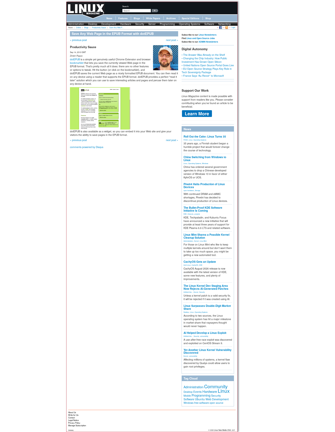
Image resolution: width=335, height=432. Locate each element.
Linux (190, 140)
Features (123, 18)
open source (216, 402)
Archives (171, 18)
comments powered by (86, 147)
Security (139, 24)
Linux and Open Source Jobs (200, 38)
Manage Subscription (77, 425)
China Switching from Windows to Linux (205, 158)
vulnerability (204, 336)
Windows (205, 163)
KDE (185, 214)
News (109, 18)
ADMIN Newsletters (208, 41)
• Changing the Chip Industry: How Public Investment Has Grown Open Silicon (204, 59)
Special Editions (190, 18)
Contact (71, 417)
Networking (224, 24)
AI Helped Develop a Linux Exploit (205, 333)
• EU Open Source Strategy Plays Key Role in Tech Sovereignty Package (207, 70)
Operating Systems (189, 24)
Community (216, 386)
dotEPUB (75, 59)
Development (108, 24)
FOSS (186, 140)
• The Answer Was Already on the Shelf (203, 54)
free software (201, 402)
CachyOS (195, 265)
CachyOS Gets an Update (200, 262)
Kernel (196, 241)
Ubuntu (200, 399)
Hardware (125, 24)
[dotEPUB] (100, 108)
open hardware (189, 190)
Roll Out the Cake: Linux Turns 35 (205, 136)
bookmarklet (77, 63)
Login (233, 27)
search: (125, 6)
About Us (72, 412)
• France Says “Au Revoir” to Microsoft (203, 75)
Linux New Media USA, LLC (224, 430)
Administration (76, 24)
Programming (167, 24)
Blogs (137, 18)
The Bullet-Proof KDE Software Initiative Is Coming (203, 209)
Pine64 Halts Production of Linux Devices (204, 185)
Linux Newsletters (208, 34)
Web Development (217, 399)
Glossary (71, 430)
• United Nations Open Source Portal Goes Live (208, 65)
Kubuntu (190, 214)
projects (197, 214)
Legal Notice (73, 420)
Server (152, 24)
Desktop (92, 24)
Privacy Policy (74, 422)
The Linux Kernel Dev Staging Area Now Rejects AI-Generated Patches (206, 287)
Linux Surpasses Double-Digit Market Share (207, 307)
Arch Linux (187, 265)
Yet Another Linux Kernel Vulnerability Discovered (208, 351)
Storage (197, 190)
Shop (208, 18)
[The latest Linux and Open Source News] (226, 27)
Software (209, 24)
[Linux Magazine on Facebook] (220, 27)
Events (197, 391)
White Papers (153, 18)
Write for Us (73, 415)
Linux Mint (203, 241)
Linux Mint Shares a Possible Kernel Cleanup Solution (206, 236)
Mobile (187, 395)
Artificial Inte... (188, 292)
